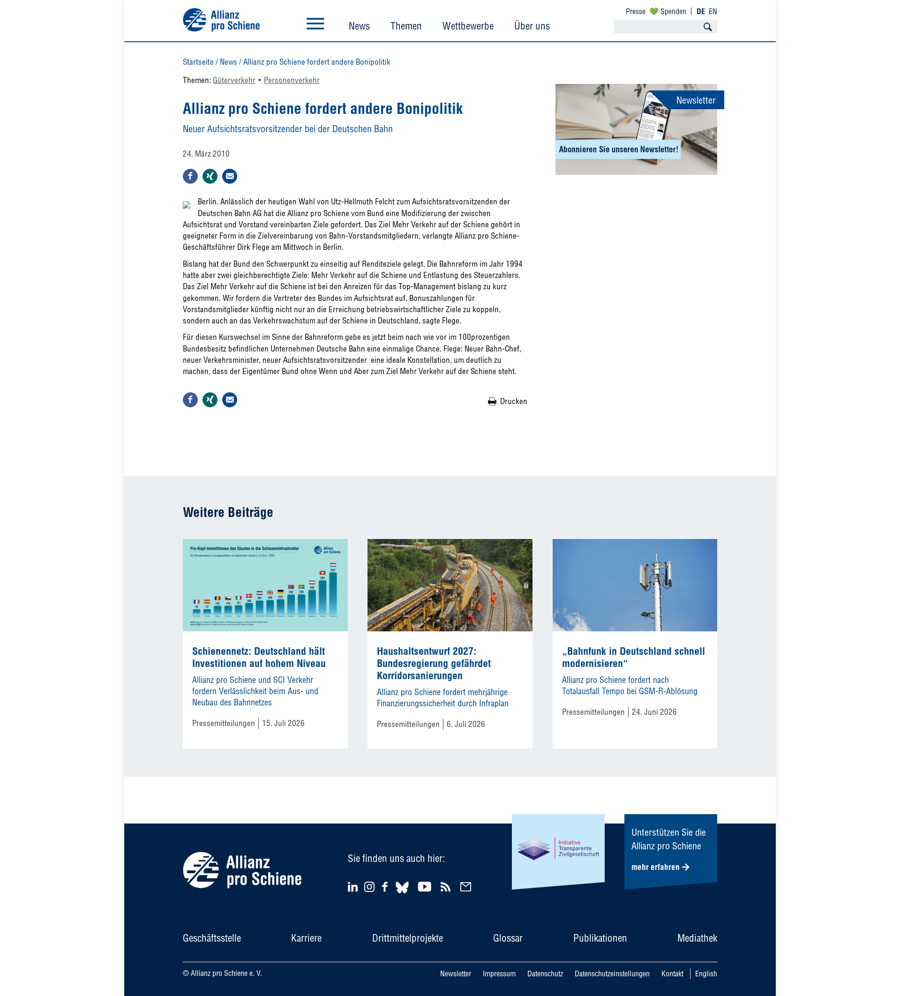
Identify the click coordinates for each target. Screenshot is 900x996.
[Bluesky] (402, 894)
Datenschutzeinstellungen (612, 973)
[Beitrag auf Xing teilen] (210, 176)
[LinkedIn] (354, 886)
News (359, 26)
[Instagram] (369, 889)
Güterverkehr (234, 80)
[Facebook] (386, 886)
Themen (406, 26)
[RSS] (447, 886)
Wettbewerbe (468, 26)
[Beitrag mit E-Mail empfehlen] (229, 176)
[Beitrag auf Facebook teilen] (190, 176)
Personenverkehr (292, 80)
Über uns (532, 26)
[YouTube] (426, 886)
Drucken (513, 401)
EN (713, 11)
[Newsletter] (467, 886)
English (706, 973)
